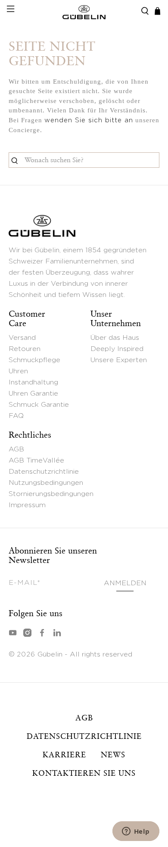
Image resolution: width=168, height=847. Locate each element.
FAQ (16, 415)
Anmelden (125, 583)
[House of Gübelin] (84, 11)
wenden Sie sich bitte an (88, 120)
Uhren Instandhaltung (33, 377)
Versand (22, 337)
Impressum (27, 505)
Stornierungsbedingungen (51, 493)
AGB (16, 449)
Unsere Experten (118, 360)
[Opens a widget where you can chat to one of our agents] (135, 832)
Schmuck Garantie (39, 404)
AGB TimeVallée (36, 460)
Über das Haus (114, 337)
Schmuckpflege (34, 360)
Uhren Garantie (33, 393)
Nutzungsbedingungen (46, 482)
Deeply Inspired (116, 348)
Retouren (24, 348)
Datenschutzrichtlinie (44, 471)
